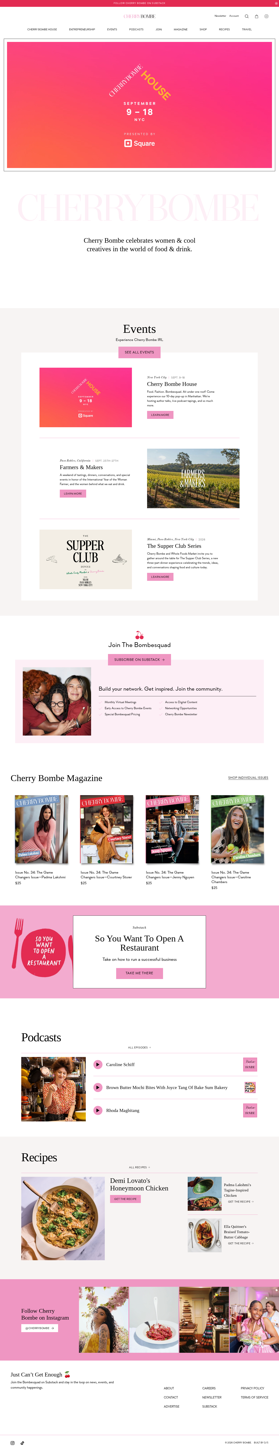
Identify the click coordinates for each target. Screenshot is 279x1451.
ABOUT (169, 1388)
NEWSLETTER (211, 1397)
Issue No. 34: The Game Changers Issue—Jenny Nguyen (170, 875)
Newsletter (220, 16)
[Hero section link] (139, 105)
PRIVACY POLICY (252, 1388)
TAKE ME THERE (139, 973)
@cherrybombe (37, 1328)
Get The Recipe (125, 1199)
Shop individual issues (248, 778)
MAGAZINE (181, 29)
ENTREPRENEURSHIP (82, 29)
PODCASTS (136, 29)
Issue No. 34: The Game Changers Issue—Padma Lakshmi (40, 875)
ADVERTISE (171, 1406)
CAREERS (209, 1388)
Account (234, 16)
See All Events (139, 352)
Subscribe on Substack (137, 660)
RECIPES (224, 29)
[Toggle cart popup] (257, 16)
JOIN (159, 29)
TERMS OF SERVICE (254, 1397)
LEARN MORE (73, 493)
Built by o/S (261, 1443)
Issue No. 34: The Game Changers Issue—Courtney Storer (106, 875)
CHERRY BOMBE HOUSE (42, 29)
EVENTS (112, 29)
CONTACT (171, 1397)
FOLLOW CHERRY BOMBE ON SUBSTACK (139, 3)
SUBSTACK (209, 1406)
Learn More (160, 415)
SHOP (203, 29)
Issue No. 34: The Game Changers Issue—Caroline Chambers (231, 877)
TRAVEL (247, 29)
